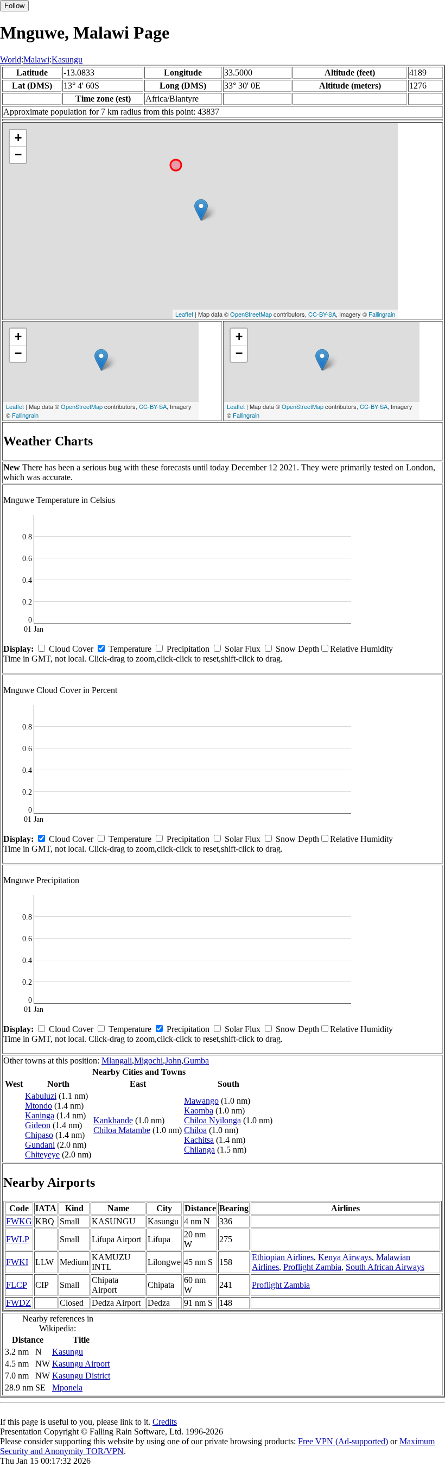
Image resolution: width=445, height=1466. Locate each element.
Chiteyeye (42, 1154)
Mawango (201, 1100)
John (173, 1060)
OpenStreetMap (251, 314)
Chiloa (195, 1130)
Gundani (40, 1144)
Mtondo (38, 1105)
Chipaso (39, 1135)
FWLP (17, 1239)
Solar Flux (242, 648)
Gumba (196, 1060)
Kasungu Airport (81, 1363)
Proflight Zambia (312, 1267)
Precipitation (188, 648)
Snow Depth (297, 648)
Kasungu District (81, 1375)
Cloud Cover (71, 648)
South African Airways (385, 1267)
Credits (164, 1421)
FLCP (16, 1284)
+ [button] (18, 137)
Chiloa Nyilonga (212, 1120)
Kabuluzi (40, 1095)
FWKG (19, 1221)
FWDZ (18, 1302)
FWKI (17, 1262)
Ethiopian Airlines (283, 1257)
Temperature (130, 648)
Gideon (37, 1125)
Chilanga (199, 1149)
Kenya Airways (345, 1257)
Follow (14, 6)
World (10, 59)
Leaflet (184, 314)
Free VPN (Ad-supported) (343, 1441)
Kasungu (67, 59)
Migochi (148, 1060)
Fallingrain (381, 314)
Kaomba (198, 1110)
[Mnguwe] (201, 210)
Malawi (36, 59)
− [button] (18, 154)
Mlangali (116, 1060)
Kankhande (113, 1120)
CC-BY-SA (322, 314)
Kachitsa (199, 1139)
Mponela (67, 1387)
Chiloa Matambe (121, 1130)
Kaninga (39, 1115)
